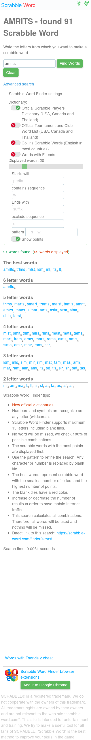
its (55, 269)
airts (43, 309)
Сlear (11, 72)
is (36, 385)
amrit (80, 304)
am (12, 385)
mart (7, 338)
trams (44, 304)
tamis (68, 304)
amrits (8, 269)
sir (61, 368)
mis (15, 362)
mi (48, 269)
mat (48, 362)
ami (34, 368)
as (59, 385)
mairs (20, 309)
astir (53, 309)
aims (62, 338)
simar (32, 309)
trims (21, 269)
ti (31, 385)
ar (65, 385)
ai (70, 385)
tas (82, 368)
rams (51, 338)
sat (74, 368)
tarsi (17, 315)
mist (31, 269)
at (47, 385)
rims (45, 333)
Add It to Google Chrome (45, 685)
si (41, 385)
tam (57, 362)
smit (16, 333)
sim (24, 362)
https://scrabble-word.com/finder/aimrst (48, 535)
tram (18, 338)
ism (40, 269)
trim (26, 333)
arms (28, 338)
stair (73, 309)
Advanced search (18, 84)
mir (32, 362)
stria (7, 315)
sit (48, 368)
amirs (8, 309)
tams (78, 333)
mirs (35, 333)
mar (6, 368)
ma (20, 385)
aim (25, 368)
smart (32, 304)
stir (47, 344)
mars (40, 338)
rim (40, 362)
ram (16, 368)
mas (67, 362)
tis (54, 368)
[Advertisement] (45, 602)
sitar (63, 309)
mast (56, 333)
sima (7, 344)
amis (73, 338)
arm (76, 362)
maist (56, 304)
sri (67, 368)
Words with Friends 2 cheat (29, 658)
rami (38, 344)
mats (67, 333)
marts (19, 304)
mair (28, 344)
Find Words (70, 63)
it (60, 269)
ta (52, 385)
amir (18, 344)
